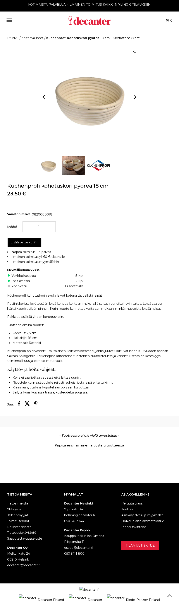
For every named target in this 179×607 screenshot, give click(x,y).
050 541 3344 (74, 521)
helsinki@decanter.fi (79, 515)
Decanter (95, 600)
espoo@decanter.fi (78, 548)
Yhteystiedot (17, 509)
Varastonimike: (18, 214)
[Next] (135, 97)
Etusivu (13, 38)
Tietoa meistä (17, 503)
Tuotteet (128, 509)
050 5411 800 (74, 554)
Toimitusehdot (18, 521)
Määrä (12, 227)
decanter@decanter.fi (24, 565)
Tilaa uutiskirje (140, 545)
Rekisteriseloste (19, 527)
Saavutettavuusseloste (24, 538)
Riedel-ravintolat (133, 527)
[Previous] (44, 97)
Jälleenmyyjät (17, 515)
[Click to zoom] (135, 52)
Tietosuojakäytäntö (21, 533)
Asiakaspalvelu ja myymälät (142, 515)
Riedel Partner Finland (143, 600)
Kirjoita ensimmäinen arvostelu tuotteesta (89, 445)
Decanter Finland (51, 600)
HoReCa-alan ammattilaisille (142, 521)
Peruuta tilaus (132, 503)
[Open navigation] (35, 20)
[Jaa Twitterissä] (27, 404)
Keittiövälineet (32, 38)
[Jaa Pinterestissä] (36, 404)
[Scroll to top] (170, 595)
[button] (89, 445)
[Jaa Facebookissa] (19, 404)
